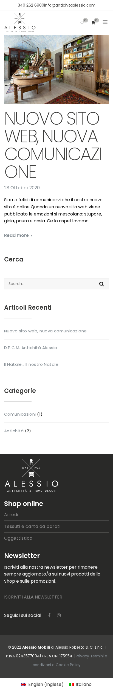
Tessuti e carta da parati (32, 526)
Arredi (11, 514)
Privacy (83, 656)
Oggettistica (18, 538)
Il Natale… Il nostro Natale (31, 364)
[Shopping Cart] (93, 22)
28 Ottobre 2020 (22, 188)
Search (101, 283)
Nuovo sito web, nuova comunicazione (52, 145)
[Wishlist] (82, 22)
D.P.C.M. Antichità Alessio (30, 347)
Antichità (14, 431)
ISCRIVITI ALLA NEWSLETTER (33, 597)
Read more (16, 235)
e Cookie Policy (66, 665)
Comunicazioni (20, 414)
